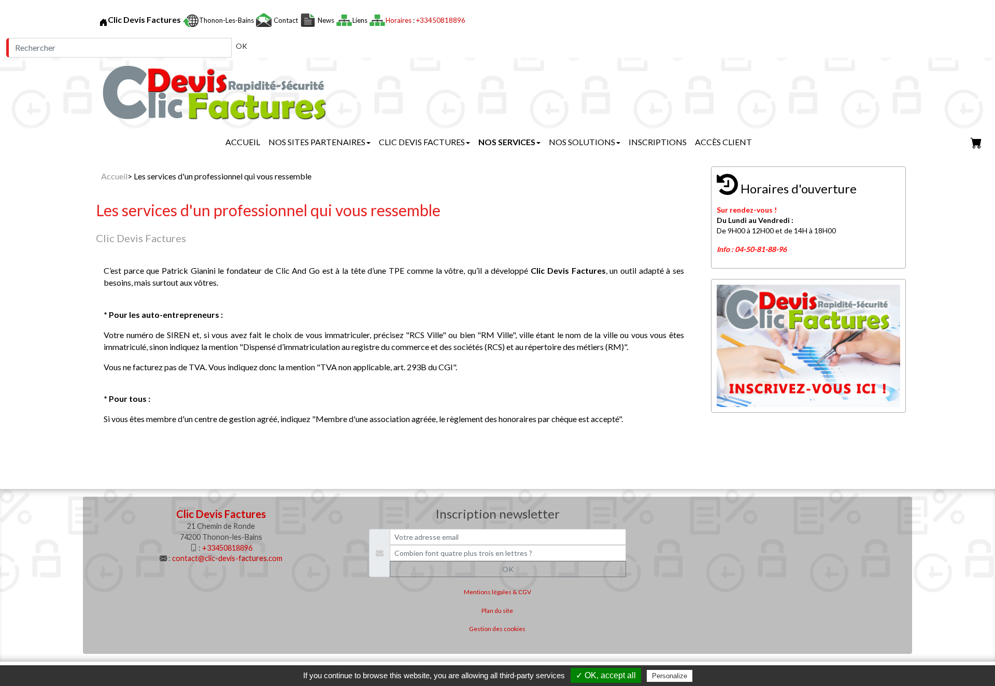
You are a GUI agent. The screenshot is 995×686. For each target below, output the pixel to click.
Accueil (242, 142)
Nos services (506, 142)
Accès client (723, 142)
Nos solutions (582, 142)
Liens (360, 20)
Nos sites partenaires (316, 142)
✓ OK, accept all (606, 675)
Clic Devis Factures (422, 142)
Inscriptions (658, 142)
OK (241, 45)
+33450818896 (440, 20)
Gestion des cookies (497, 629)
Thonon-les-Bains (227, 20)
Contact (286, 20)
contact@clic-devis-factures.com (227, 558)
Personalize (669, 676)
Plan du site (497, 610)
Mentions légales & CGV (497, 592)
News (326, 20)
